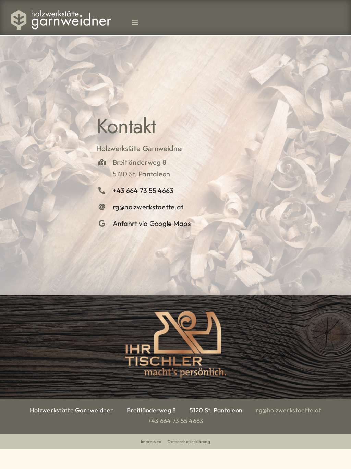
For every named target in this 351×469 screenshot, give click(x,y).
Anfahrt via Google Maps (152, 223)
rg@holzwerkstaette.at (148, 207)
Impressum (151, 441)
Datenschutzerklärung (189, 441)
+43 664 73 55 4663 (143, 190)
